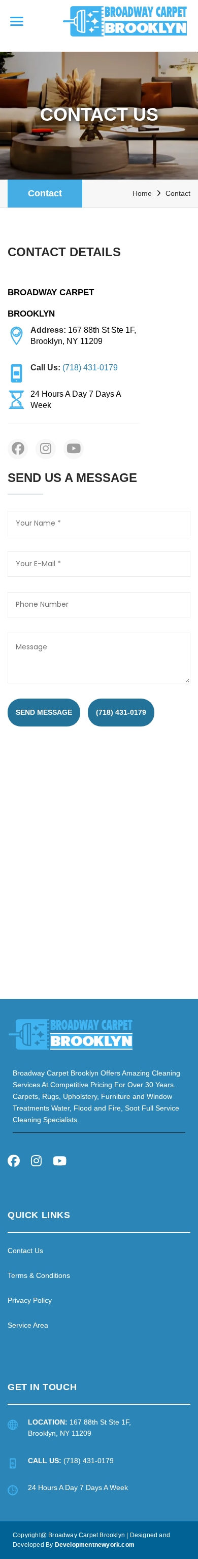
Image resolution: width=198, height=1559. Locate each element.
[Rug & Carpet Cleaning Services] (71, 1033)
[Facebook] (14, 1162)
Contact (45, 193)
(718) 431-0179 (121, 712)
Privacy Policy (30, 1300)
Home (142, 193)
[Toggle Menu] (16, 21)
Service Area (28, 1325)
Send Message (44, 712)
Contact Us (25, 1250)
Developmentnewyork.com (95, 1544)
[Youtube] (60, 1162)
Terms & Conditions (39, 1275)
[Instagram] (36, 1162)
